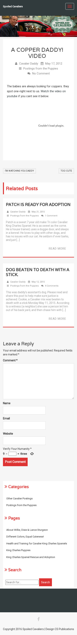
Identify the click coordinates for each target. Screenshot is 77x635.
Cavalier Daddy (28, 63)
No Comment (41, 73)
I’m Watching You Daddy (19, 170)
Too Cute (66, 170)
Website (8, 433)
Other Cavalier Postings (19, 498)
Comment (10, 360)
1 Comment (51, 215)
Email (6, 418)
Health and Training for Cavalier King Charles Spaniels (36, 543)
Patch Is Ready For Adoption (38, 204)
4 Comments (51, 286)
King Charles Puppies (18, 550)
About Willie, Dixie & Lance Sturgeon (27, 529)
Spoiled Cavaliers (13, 6)
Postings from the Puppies (40, 68)
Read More (57, 248)
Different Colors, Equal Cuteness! (25, 536)
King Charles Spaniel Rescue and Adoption (30, 557)
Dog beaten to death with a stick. (37, 272)
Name (6, 403)
